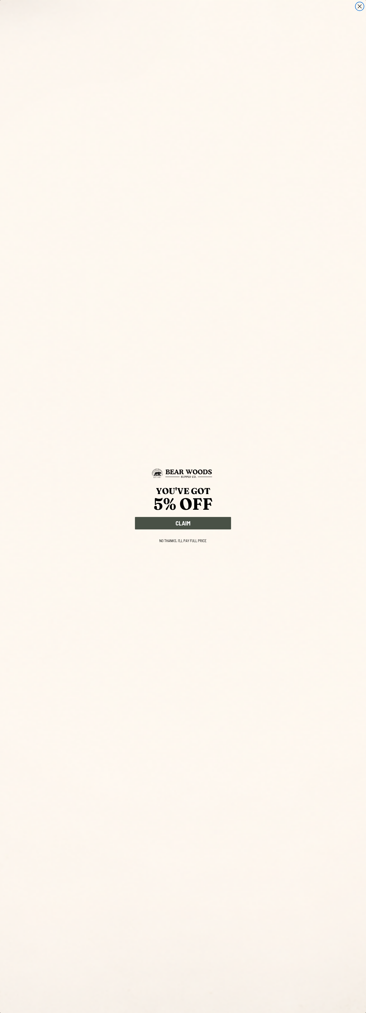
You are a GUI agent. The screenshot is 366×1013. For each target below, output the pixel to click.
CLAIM (183, 523)
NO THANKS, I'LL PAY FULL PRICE (183, 540)
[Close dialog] (359, 6)
